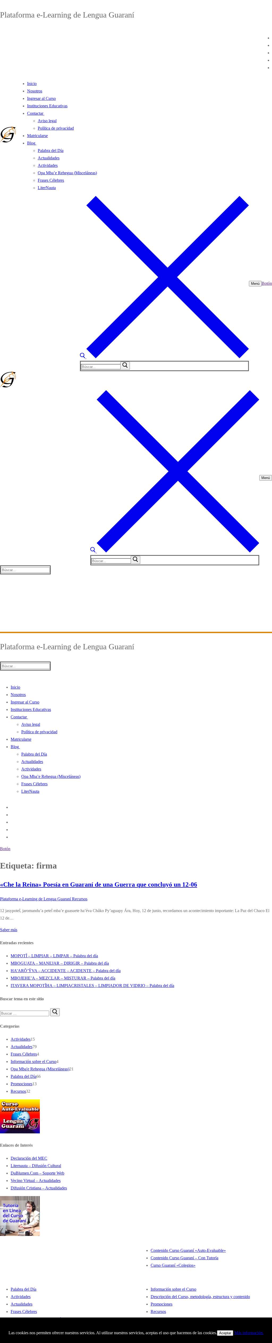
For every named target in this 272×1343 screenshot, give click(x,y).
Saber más (8, 929)
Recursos (79, 899)
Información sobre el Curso (33, 1061)
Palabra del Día (23, 1076)
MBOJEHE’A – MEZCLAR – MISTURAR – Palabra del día (63, 978)
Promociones (21, 1084)
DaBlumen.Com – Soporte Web (37, 1173)
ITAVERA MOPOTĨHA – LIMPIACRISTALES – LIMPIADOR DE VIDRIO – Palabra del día (92, 985)
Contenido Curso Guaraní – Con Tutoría (184, 1258)
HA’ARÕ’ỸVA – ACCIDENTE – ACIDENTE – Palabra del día (66, 970)
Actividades (21, 1039)
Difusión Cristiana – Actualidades (39, 1188)
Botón (267, 283)
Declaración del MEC (29, 1158)
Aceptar (225, 1333)
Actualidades (21, 1046)
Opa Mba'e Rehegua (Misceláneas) (40, 1069)
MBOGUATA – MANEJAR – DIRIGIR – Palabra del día (60, 963)
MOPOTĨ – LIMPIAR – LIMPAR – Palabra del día (54, 956)
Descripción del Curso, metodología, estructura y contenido (200, 1296)
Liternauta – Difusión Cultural (36, 1165)
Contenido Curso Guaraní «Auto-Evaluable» (188, 1250)
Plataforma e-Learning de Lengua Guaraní (35, 899)
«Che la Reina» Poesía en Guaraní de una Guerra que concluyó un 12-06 (98, 884)
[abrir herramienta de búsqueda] (164, 357)
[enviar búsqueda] (125, 366)
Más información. (249, 1333)
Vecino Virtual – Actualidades (36, 1180)
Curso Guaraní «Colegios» (173, 1265)
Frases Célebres (24, 1054)
